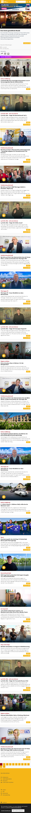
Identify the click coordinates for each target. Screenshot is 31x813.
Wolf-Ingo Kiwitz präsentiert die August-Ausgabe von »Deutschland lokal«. (15, 575)
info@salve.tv (5, 777)
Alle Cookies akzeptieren (18, 810)
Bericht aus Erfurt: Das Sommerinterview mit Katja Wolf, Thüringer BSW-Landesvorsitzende (15, 749)
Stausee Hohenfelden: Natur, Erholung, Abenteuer (15, 715)
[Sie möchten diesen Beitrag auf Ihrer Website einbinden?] (5, 53)
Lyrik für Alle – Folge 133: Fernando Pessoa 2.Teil (14, 681)
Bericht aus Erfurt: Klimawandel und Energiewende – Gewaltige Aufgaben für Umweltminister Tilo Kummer (15, 151)
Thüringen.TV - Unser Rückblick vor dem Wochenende (12, 293)
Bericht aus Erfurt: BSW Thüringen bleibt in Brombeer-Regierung (13, 187)
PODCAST (26, 43)
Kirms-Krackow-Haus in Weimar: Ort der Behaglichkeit (12, 363)
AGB (3, 791)
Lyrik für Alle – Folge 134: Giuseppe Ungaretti (13, 329)
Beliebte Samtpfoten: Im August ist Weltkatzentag (15, 646)
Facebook (5, 802)
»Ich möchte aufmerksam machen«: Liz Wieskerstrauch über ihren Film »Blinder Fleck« (14, 611)
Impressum (5, 780)
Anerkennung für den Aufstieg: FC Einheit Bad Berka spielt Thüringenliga (14, 539)
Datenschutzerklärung (16, 807)
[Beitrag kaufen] (8, 53)
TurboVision (10, 782)
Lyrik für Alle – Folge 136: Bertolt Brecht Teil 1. (14, 115)
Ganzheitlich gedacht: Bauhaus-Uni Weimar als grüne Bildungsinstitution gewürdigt (14, 434)
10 (28, 764)
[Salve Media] (15, 7)
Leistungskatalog (6, 795)
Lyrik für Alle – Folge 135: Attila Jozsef (11, 223)
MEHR (28, 89)
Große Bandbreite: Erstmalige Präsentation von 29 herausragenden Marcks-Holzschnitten (15, 81)
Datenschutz (5, 793)
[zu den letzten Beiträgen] (4, 766)
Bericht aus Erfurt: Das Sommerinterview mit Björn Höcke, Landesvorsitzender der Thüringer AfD (15, 398)
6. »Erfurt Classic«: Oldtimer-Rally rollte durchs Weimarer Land (14, 505)
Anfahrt (4, 789)
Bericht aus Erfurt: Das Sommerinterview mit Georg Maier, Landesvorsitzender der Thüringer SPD (15, 257)
